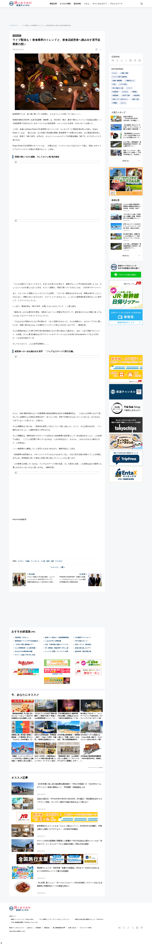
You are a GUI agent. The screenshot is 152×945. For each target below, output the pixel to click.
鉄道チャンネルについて (16, 927)
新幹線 (135, 91)
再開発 (115, 103)
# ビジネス (58, 561)
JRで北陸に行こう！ (81, 641)
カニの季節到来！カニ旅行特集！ (26, 648)
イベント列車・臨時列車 (120, 76)
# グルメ (21, 561)
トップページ (13, 25)
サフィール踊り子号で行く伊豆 (25, 655)
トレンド (17, 35)
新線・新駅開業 (117, 80)
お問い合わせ (72, 927)
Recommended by (93, 767)
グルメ (115, 73)
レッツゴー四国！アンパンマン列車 (56, 651)
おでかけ (125, 91)
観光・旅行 (136, 99)
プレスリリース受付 (85, 927)
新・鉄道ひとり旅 (118, 88)
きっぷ (124, 103)
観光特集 (77, 4)
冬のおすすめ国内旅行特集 (23, 651)
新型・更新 (125, 73)
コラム (86, 4)
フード (130, 88)
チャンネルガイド (100, 4)
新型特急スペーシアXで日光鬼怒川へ (27, 641)
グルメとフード (116, 4)
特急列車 (115, 91)
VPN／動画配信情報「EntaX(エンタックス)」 (25, 922)
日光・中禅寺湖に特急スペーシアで (56, 644)
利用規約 (38, 927)
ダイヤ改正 (124, 84)
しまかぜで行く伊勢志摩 (53, 641)
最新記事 (53, 4)
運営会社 (47, 927)
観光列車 (136, 95)
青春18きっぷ (130, 80)
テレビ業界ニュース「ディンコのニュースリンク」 (55, 919)
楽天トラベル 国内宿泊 (83, 644)
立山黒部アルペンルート (83, 637)
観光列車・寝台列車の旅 (83, 651)
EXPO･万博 (126, 95)
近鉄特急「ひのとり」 (22, 637)
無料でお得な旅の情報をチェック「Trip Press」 (89, 919)
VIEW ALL (126, 161)
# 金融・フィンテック (32, 561)
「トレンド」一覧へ (57, 567)
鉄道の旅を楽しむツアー (83, 648)
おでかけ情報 (65, 4)
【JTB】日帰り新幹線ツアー (24, 644)
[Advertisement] (76, 16)
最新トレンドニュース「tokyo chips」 (22, 919)
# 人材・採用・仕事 (47, 561)
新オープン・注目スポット (120, 99)
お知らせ (29, 927)
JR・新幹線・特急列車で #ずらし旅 (56, 648)
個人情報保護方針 (58, 927)
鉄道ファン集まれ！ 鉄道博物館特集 (57, 637)
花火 (114, 84)
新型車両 (115, 95)
